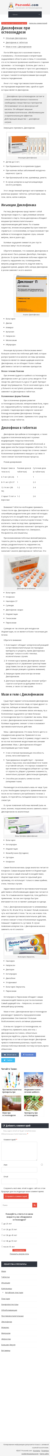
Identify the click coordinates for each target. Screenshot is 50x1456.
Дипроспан (6, 1339)
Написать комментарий (38, 23)
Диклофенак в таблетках (17, 42)
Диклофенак (6, 1321)
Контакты (36, 1451)
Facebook (29, 1054)
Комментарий (10, 1139)
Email (6, 1176)
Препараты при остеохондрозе (14, 23)
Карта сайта (44, 1454)
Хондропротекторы (9, 1304)
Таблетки (5, 1277)
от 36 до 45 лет (10, 1235)
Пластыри (5, 1298)
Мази (3, 1271)
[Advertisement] (20, 1398)
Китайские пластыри (14, 1292)
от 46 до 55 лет (10, 1241)
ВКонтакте (11, 1054)
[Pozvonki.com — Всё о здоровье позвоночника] (25, 9)
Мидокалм (5, 1333)
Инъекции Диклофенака (16, 38)
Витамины (5, 1350)
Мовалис (5, 1327)
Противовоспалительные (12, 1316)
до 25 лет (7, 1223)
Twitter (9, 1060)
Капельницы (6, 1288)
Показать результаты (19, 1254)
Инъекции (5, 1283)
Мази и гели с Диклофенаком (18, 46)
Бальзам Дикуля (8, 1345)
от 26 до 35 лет (10, 1229)
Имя (5, 1165)
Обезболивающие (9, 1310)
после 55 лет (9, 1246)
